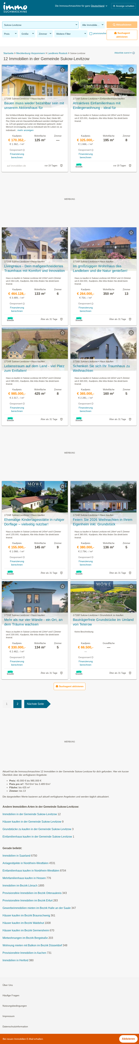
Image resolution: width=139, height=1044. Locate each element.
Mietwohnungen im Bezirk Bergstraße (25, 937)
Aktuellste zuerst (122, 53)
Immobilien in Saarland (16, 855)
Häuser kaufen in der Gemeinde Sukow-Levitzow (32, 821)
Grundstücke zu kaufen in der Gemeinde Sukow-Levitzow (37, 829)
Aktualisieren (123, 24)
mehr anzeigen (25, 130)
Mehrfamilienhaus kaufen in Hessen (24, 878)
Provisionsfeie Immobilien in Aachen (24, 952)
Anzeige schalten (125, 6)
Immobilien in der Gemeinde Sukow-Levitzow (30, 814)
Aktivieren (128, 1038)
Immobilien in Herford (15, 960)
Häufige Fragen (11, 995)
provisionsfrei (99, 33)
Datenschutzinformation (15, 1026)
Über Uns (8, 985)
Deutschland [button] (97, 5)
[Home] (15, 7)
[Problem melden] (61, 165)
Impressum (9, 1016)
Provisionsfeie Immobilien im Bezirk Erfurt (28, 900)
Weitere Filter (63, 33)
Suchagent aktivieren (123, 35)
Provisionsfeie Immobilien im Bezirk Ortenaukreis (32, 893)
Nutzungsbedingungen (15, 1005)
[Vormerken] (62, 69)
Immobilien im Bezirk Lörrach (20, 885)
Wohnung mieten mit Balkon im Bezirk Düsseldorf (32, 945)
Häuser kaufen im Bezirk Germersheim (26, 930)
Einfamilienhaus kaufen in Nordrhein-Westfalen (31, 870)
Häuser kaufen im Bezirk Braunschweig (26, 915)
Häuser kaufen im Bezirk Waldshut (23, 922)
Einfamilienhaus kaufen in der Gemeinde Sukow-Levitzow (37, 836)
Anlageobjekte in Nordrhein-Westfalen (25, 863)
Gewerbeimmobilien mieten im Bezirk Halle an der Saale (37, 908)
